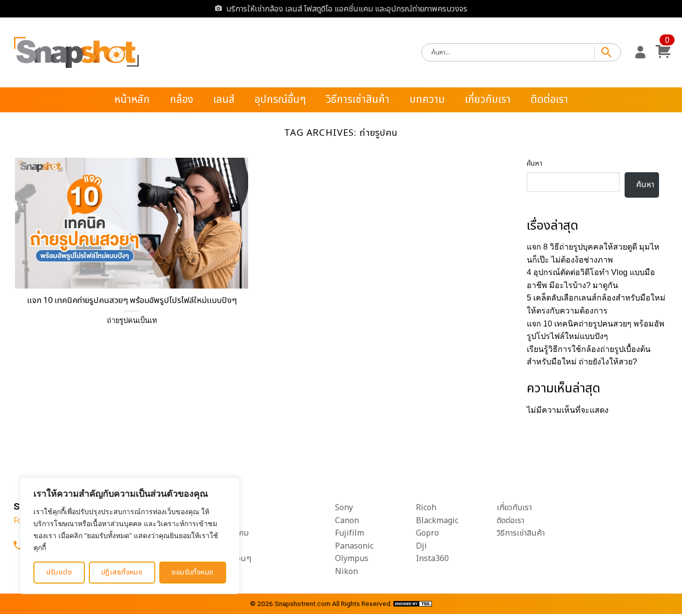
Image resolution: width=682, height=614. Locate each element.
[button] (640, 52)
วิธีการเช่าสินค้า (357, 99)
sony (344, 508)
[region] (130, 535)
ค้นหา (534, 163)
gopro (427, 533)
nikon (346, 572)
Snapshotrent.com (303, 604)
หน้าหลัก (132, 99)
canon (347, 521)
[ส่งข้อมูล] (608, 52)
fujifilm (349, 533)
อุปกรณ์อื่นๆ (280, 99)
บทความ (427, 99)
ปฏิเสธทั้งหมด (121, 572)
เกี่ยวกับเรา (488, 99)
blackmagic (437, 521)
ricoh (426, 508)
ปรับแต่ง (59, 572)
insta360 (432, 559)
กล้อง (181, 99)
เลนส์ (224, 99)
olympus (351, 559)
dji (421, 546)
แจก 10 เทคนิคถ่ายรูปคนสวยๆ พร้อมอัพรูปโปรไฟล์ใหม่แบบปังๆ (132, 300)
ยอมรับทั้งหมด (192, 572)
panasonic (354, 546)
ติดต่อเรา (549, 99)
